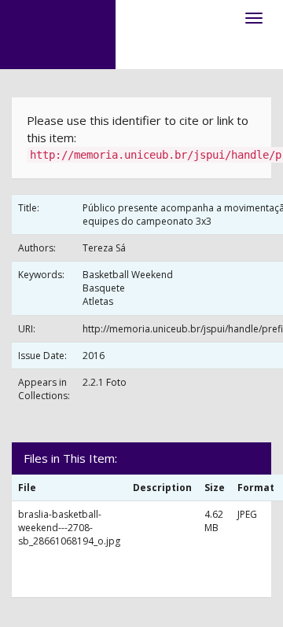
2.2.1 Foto (105, 382)
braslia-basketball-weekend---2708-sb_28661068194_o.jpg (69, 528)
